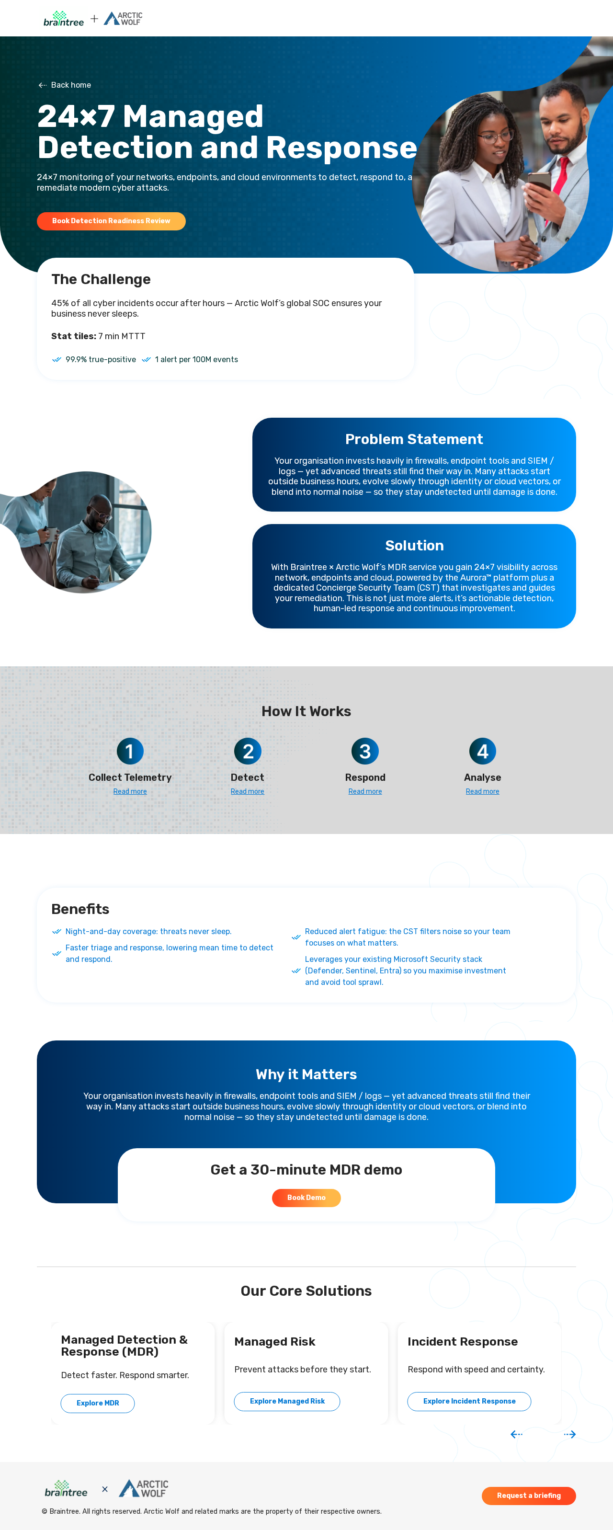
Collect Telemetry (130, 777)
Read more (130, 792)
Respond (365, 777)
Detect (247, 777)
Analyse (482, 777)
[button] (516, 1434)
